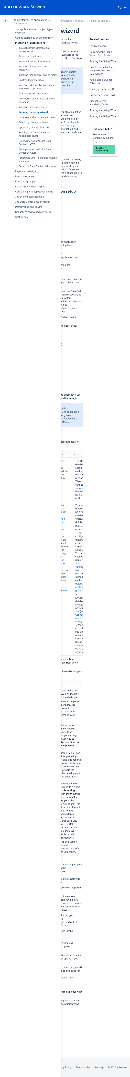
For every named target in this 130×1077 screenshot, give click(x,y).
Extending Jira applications (33, 122)
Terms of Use (83, 1067)
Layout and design (25, 171)
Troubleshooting (98, 45)
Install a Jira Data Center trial (34, 61)
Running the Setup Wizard (104, 61)
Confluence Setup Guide (103, 95)
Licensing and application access (37, 117)
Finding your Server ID (102, 89)
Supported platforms (30, 56)
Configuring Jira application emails (34, 191)
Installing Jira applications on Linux (38, 74)
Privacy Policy (63, 1067)
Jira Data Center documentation (32, 201)
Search (119, 7)
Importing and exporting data (31, 186)
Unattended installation (31, 79)
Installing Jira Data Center (33, 107)
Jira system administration (29, 196)
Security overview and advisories (33, 211)
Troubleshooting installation (33, 93)
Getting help (22, 216)
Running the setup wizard (33, 112)
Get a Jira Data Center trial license (37, 166)
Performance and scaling (28, 206)
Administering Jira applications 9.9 (32, 19)
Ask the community (102, 149)
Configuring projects (26, 181)
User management (25, 176)
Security (98, 1067)
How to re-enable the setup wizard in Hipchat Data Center (102, 70)
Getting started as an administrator (34, 37)
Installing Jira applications (30, 42)
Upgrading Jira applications (34, 127)
